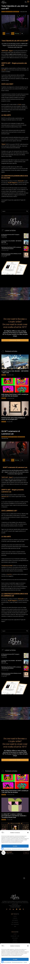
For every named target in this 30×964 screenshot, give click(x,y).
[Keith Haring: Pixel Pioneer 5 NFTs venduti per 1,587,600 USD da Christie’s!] (26, 248)
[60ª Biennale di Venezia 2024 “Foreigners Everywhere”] (26, 235)
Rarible (19, 104)
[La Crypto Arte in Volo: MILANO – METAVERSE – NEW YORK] (26, 242)
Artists (3, 11)
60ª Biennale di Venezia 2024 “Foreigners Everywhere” (10, 235)
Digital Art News (9, 11)
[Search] (27, 211)
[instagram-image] (5, 860)
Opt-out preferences (7, 962)
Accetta (15, 959)
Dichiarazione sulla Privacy (17, 962)
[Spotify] (16, 909)
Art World (4, 374)
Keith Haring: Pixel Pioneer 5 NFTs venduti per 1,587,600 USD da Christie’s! (11, 248)
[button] (28, 946)
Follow (26, 852)
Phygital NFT (16, 11)
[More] (22, 33)
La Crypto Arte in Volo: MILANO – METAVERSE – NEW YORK (11, 241)
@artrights (9, 852)
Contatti (25, 962)
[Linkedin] (13, 909)
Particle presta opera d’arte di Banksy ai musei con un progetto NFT (11, 254)
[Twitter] (23, 909)
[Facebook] (6, 909)
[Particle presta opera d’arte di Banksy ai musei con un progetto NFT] (26, 254)
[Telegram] (20, 909)
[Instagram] (10, 909)
